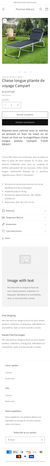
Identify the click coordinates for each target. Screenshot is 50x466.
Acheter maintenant (25, 122)
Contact (8, 372)
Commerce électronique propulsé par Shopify (32, 461)
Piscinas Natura (14, 461)
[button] (3, 9)
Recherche (9, 378)
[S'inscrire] (42, 440)
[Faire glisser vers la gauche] (19, 72)
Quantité (5, 100)
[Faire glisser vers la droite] (31, 72)
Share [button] (7, 238)
